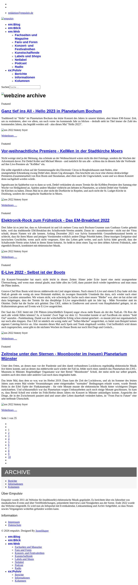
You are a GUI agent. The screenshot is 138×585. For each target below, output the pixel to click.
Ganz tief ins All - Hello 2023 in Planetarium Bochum (51, 111)
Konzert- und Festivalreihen (25, 47)
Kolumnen (22, 81)
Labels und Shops (28, 56)
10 (9, 457)
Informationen (25, 77)
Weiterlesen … (9, 135)
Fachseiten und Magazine (26, 36)
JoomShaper (42, 530)
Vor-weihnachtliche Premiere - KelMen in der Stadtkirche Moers (62, 151)
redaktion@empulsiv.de (20, 12)
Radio (19, 66)
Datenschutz (14, 525)
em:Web (14, 31)
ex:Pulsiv (14, 70)
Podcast (21, 63)
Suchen (5, 87)
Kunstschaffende (27, 52)
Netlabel (21, 59)
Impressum (14, 522)
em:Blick (14, 28)
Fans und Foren (26, 42)
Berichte (21, 74)
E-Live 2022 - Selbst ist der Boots (33, 272)
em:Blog (14, 24)
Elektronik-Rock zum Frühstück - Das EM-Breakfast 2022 (55, 220)
